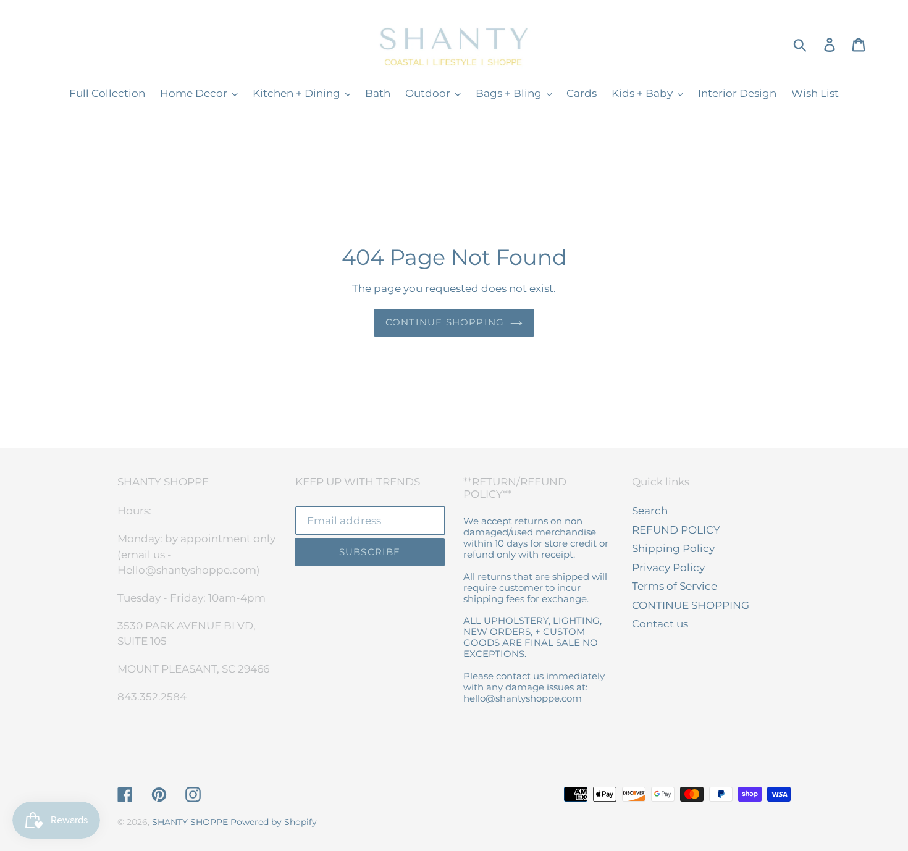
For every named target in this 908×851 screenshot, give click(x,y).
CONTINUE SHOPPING (690, 605)
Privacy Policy (668, 567)
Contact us (660, 624)
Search (650, 511)
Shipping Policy (673, 548)
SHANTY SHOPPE (190, 822)
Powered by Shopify (273, 822)
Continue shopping (444, 322)
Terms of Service (674, 586)
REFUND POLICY (676, 530)
